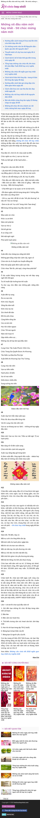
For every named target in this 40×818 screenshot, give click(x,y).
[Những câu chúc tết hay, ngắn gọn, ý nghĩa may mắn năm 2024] (6, 673)
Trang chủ (4, 17)
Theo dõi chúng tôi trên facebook (15, 810)
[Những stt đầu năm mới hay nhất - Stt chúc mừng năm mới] (31, 673)
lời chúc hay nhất (19, 525)
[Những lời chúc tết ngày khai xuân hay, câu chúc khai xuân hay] (19, 673)
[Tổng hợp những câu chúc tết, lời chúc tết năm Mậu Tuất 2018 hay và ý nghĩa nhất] (6, 699)
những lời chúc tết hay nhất (27, 141)
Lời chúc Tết (13, 17)
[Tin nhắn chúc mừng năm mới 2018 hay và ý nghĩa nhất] (31, 699)
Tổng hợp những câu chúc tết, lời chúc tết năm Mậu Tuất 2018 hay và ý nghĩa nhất (20, 66)
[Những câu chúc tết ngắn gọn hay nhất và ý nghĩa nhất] (19, 699)
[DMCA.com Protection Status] (8, 815)
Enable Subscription (8, 806)
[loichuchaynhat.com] (13, 6)
